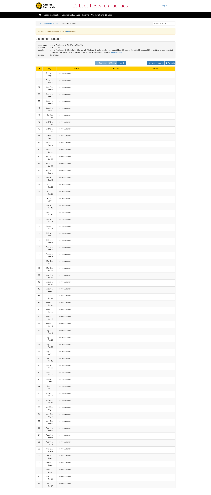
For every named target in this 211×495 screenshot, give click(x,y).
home (39, 23)
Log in (164, 5)
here (68, 31)
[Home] (45, 5)
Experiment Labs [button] (51, 14)
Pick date (171, 63)
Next (121, 63)
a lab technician (117, 52)
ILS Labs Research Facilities (99, 5)
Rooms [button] (85, 14)
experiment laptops (51, 23)
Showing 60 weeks (155, 63)
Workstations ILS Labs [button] (101, 14)
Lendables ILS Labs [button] (71, 14)
